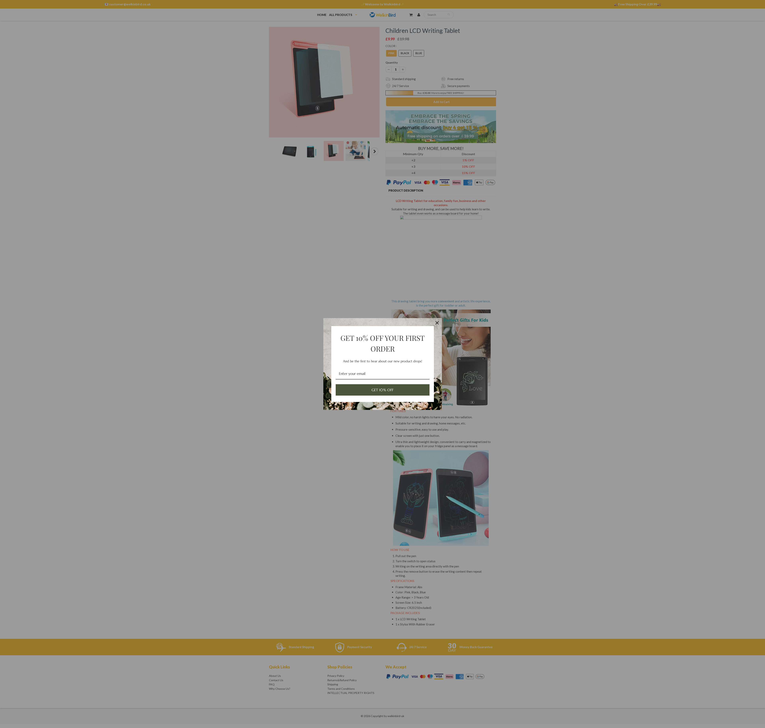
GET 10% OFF (382, 390)
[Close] (437, 323)
